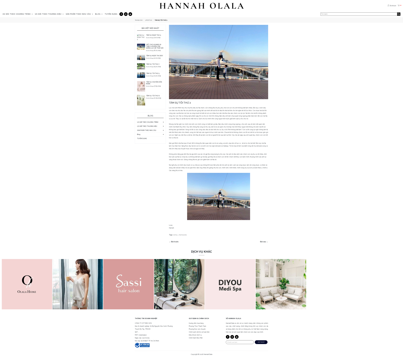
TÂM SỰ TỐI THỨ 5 (153, 73)
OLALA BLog (149, 37)
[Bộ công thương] (142, 345)
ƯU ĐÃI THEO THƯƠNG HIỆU (48, 14)
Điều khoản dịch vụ (195, 335)
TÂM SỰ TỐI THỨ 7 (152, 64)
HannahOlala (208, 354)
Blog (98, 14)
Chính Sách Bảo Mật (195, 338)
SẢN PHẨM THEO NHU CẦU (79, 14)
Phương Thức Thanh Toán (197, 326)
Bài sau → (264, 242)
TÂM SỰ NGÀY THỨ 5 (153, 35)
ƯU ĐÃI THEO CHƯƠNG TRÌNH (17, 14)
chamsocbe (182, 235)
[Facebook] (121, 14)
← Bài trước (174, 242)
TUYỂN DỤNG (111, 14)
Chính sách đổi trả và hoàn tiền (199, 332)
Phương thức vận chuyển (197, 329)
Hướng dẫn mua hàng (196, 323)
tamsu (175, 235)
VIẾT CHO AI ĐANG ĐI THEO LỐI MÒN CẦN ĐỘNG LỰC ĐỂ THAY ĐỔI (154, 46)
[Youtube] (130, 14)
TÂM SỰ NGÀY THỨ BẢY (154, 56)
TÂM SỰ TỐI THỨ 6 (153, 96)
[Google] (126, 14)
